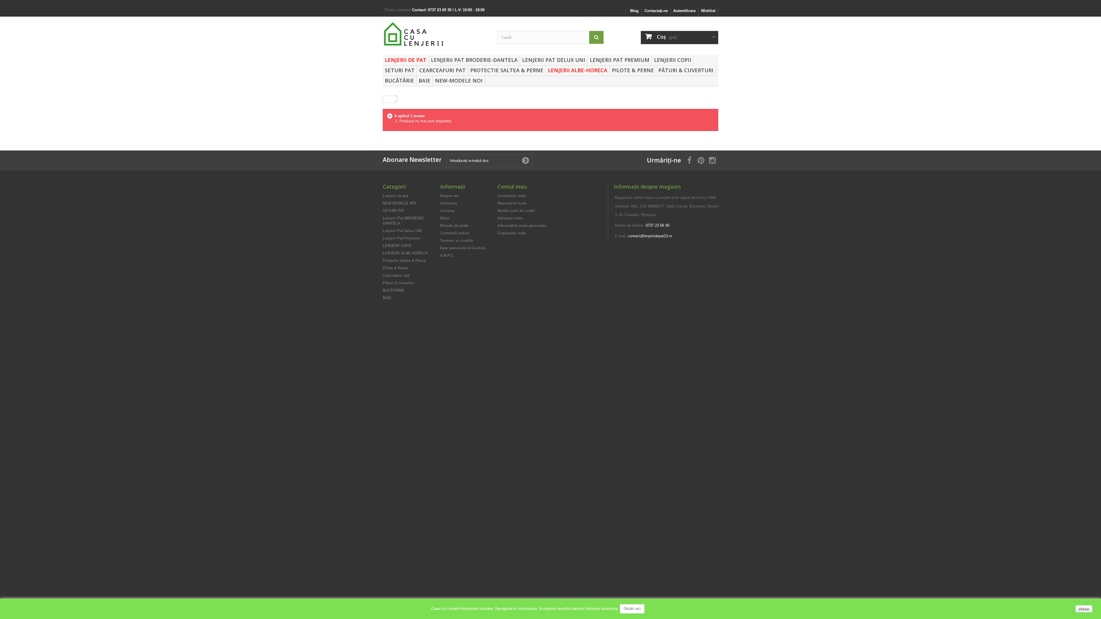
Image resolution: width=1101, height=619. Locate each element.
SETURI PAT (400, 70)
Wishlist (708, 11)
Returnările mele (512, 203)
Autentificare (684, 11)
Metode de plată (454, 226)
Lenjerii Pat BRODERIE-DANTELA (474, 59)
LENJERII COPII (672, 59)
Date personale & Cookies (463, 248)
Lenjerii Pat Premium (619, 59)
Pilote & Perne (633, 70)
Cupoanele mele (511, 233)
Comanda (448, 203)
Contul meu (512, 186)
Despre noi (449, 196)
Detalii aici (632, 608)
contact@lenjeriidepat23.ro (650, 236)
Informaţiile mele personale (521, 226)
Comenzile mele (511, 196)
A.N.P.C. (447, 255)
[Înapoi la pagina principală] (388, 99)
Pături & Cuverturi (685, 70)
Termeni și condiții (456, 240)
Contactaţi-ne (656, 11)
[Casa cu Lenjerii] (436, 34)
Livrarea (447, 211)
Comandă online (454, 233)
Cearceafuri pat (442, 70)
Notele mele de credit (516, 211)
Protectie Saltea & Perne (506, 70)
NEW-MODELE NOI (459, 80)
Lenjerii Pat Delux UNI (553, 59)
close (1084, 609)
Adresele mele (510, 218)
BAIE (424, 80)
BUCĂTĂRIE (399, 80)
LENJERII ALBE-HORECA (577, 70)
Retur (445, 218)
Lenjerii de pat (405, 59)
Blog (634, 11)
